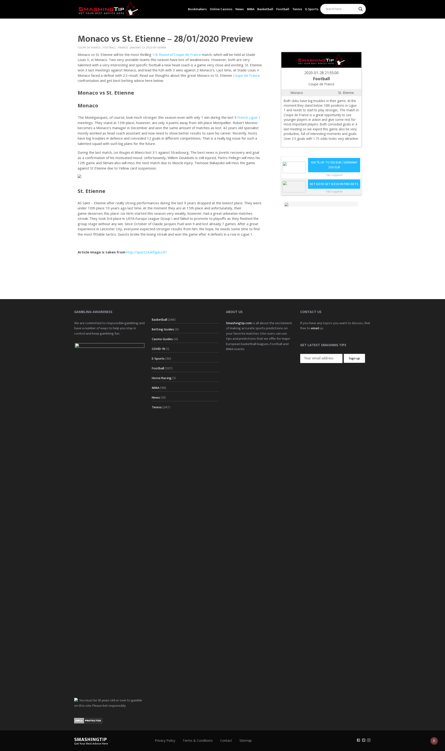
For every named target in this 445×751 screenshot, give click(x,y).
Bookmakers (197, 9)
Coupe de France (89, 47)
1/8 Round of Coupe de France (176, 54)
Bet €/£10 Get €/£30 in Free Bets (334, 184)
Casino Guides (162, 339)
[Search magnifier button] (360, 9)
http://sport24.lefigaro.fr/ (146, 252)
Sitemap (245, 740)
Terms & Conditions (198, 740)
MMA (250, 9)
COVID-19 (158, 349)
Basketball (265, 9)
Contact (226, 740)
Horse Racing (162, 378)
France (123, 47)
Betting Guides (163, 329)
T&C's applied (334, 175)
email (315, 328)
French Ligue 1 (249, 117)
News (239, 9)
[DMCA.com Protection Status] (88, 720)
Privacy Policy (165, 740)
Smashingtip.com (239, 323)
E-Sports (311, 9)
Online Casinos (221, 9)
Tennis (297, 9)
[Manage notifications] (434, 741)
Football (282, 9)
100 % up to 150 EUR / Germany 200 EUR (334, 165)
